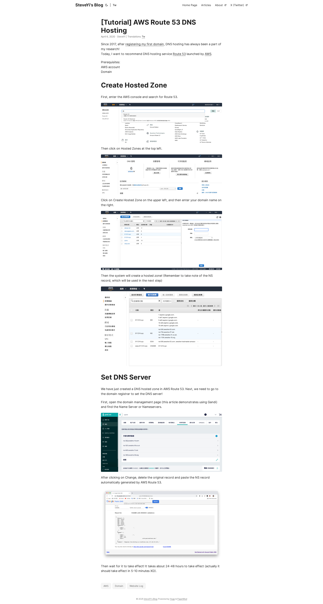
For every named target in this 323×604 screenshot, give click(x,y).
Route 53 (179, 54)
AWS (208, 54)
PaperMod (182, 599)
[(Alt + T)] (106, 5)
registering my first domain (144, 44)
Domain (119, 585)
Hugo (172, 599)
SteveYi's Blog (89, 5)
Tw (114, 5)
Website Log (136, 585)
